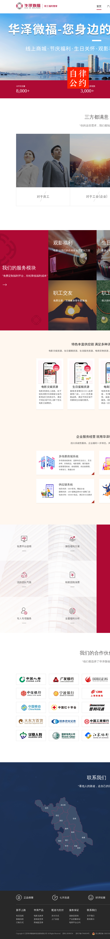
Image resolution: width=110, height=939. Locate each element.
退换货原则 (74, 916)
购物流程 (20, 919)
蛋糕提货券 (38, 919)
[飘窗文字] (88, 88)
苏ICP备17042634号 (82, 933)
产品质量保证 (74, 919)
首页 (99, 6)
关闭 (100, 79)
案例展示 (90, 919)
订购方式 (20, 922)
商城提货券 (38, 922)
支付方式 (55, 916)
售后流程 (20, 916)
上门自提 (55, 919)
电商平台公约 (74, 922)
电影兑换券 (38, 916)
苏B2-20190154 (68, 933)
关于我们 (90, 916)
